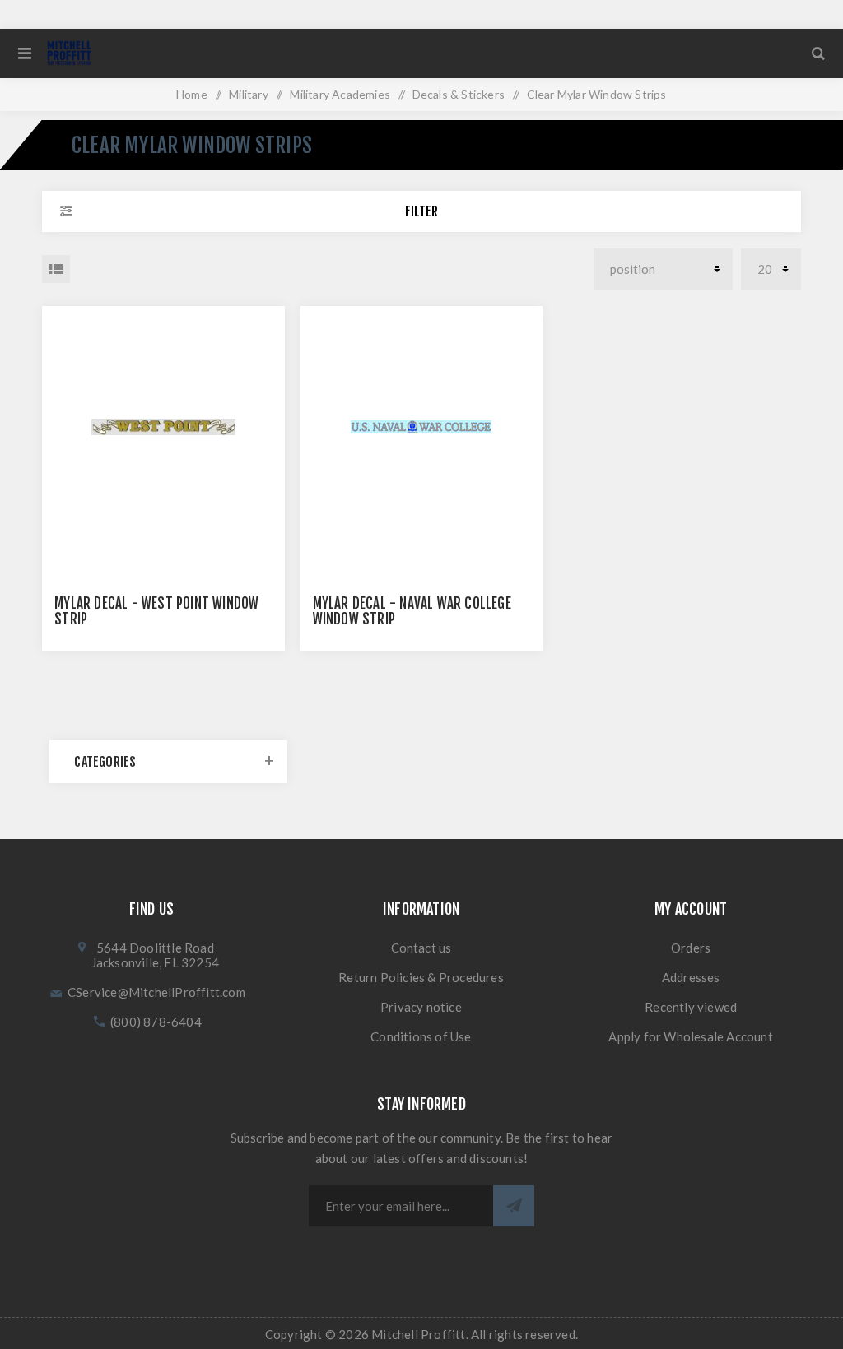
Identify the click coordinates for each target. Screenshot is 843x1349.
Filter (421, 211)
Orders (690, 947)
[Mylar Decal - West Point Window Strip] (163, 427)
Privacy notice (421, 1006)
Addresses (691, 977)
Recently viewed (691, 1006)
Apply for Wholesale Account (690, 1036)
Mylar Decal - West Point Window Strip (156, 611)
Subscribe (513, 1205)
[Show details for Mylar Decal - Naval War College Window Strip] (421, 427)
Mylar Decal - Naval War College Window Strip (412, 611)
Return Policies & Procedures (421, 977)
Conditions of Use (420, 1036)
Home (191, 94)
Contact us (421, 947)
